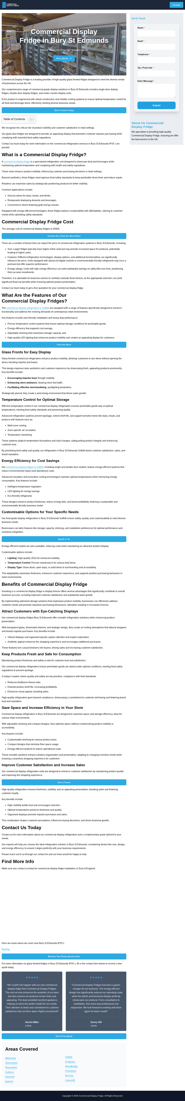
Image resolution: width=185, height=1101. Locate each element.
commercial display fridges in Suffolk (25, 467)
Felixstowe (70, 1071)
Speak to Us (64, 539)
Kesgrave (70, 1061)
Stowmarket (11, 1063)
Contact (176, 5)
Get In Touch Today (64, 110)
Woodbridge (71, 1066)
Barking (6, 949)
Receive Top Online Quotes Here (64, 956)
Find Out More (64, 345)
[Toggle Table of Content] (30, 119)
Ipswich (9, 1081)
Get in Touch (64, 782)
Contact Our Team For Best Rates (64, 236)
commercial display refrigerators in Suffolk (27, 308)
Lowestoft (70, 1080)
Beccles (69, 1075)
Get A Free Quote (64, 1036)
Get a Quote (62, 58)
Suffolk (68, 1057)
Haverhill (9, 1077)
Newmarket (11, 1067)
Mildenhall (10, 1058)
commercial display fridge (17, 161)
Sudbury (9, 1072)
